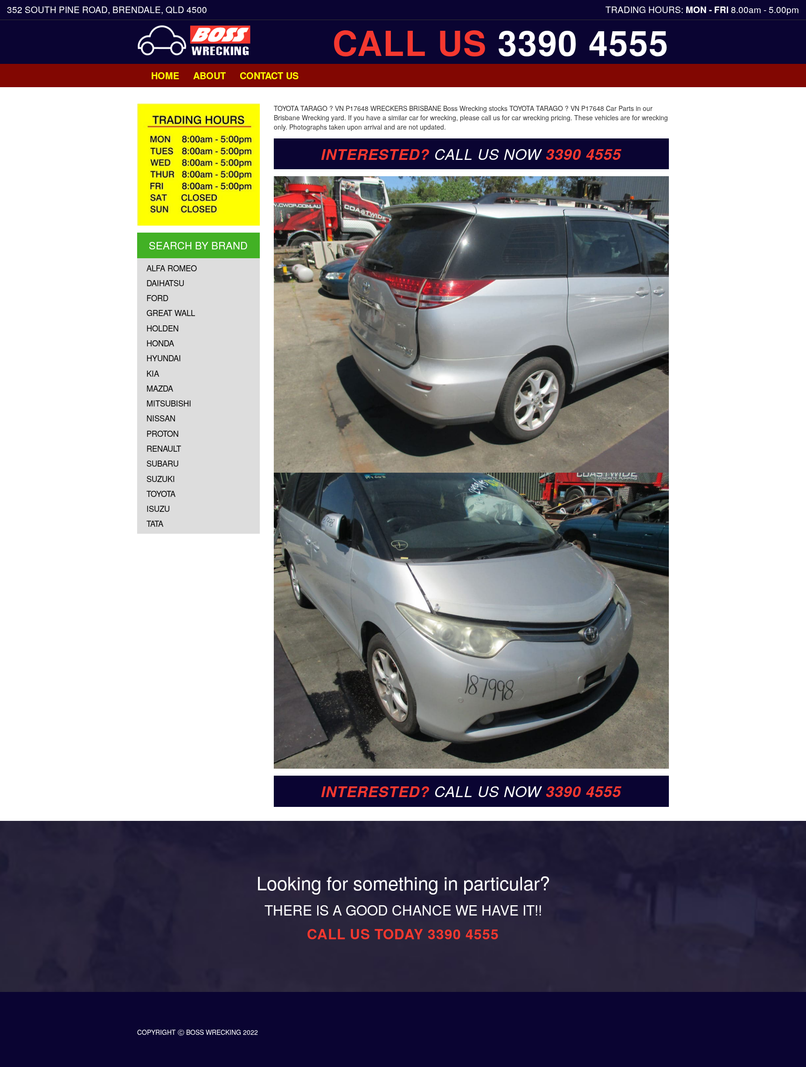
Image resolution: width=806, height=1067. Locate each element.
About (209, 75)
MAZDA (159, 388)
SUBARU (162, 463)
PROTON (162, 433)
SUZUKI (160, 478)
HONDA (160, 343)
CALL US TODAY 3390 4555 (403, 933)
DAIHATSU (165, 283)
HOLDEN (162, 328)
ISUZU (158, 508)
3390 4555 (583, 42)
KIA (152, 373)
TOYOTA (160, 493)
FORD (157, 297)
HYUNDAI (163, 358)
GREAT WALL (170, 312)
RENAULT (163, 448)
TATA (154, 523)
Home (165, 75)
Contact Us (269, 75)
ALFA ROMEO (171, 268)
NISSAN (160, 418)
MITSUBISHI (168, 403)
